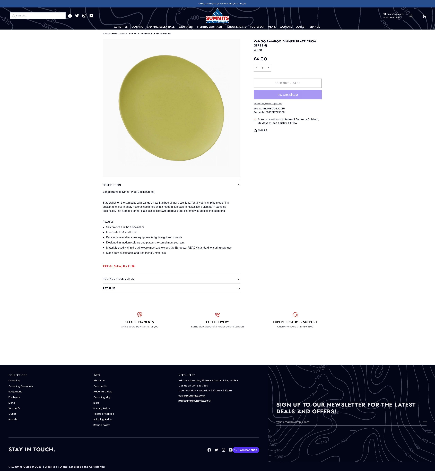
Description (112, 185)
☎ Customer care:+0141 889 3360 (393, 15)
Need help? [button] (186, 375)
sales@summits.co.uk (191, 395)
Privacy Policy (101, 408)
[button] (121, 27)
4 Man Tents (110, 33)
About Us (99, 380)
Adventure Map (102, 391)
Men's (11, 402)
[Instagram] (84, 16)
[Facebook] (70, 16)
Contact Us (100, 386)
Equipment (15, 391)
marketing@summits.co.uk (194, 400)
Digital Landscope (71, 466)
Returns (109, 288)
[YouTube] (91, 16)
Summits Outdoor (22, 466)
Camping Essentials (20, 386)
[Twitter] (77, 16)
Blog (96, 402)
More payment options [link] (268, 103)
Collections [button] (17, 375)
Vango (258, 50)
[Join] (424, 421)
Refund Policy (101, 425)
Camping (14, 380)
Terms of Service (103, 414)
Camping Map (102, 397)
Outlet (12, 414)
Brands (12, 419)
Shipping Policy (102, 419)
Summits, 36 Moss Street (204, 380)
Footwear (14, 397)
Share (262, 130)
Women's (14, 408)
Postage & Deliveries (118, 278)
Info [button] (96, 375)
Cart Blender (97, 466)
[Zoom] (171, 108)
